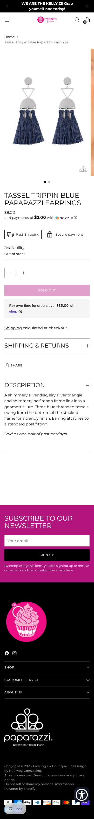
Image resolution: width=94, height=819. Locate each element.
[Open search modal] (77, 20)
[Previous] (7, 6)
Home (9, 37)
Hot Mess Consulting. (25, 771)
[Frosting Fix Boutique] (47, 19)
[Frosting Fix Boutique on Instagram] (15, 654)
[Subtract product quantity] (23, 273)
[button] (47, 217)
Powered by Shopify (19, 788)
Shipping (13, 327)
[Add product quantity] (9, 273)
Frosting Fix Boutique (50, 766)
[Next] (86, 6)
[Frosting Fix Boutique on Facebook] (7, 654)
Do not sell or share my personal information (39, 784)
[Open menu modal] (7, 20)
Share (16, 365)
